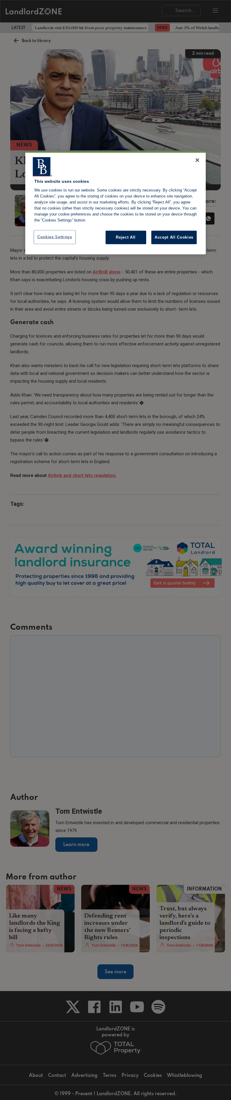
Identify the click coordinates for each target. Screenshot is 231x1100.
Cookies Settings (54, 237)
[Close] (197, 160)
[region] (115, 203)
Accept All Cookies (174, 237)
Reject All (126, 237)
